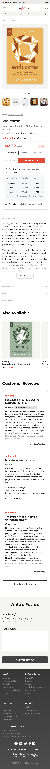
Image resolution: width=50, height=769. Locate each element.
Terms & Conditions (33, 713)
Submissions (8, 687)
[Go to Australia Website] (25, 754)
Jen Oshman (9, 133)
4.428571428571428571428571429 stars (7, 138)
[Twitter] (25, 743)
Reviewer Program (10, 716)
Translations (8, 710)
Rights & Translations (11, 690)
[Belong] (21, 339)
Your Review (9, 629)
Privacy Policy (30, 710)
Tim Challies (29, 133)
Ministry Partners (31, 690)
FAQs (27, 696)
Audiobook (37, 153)
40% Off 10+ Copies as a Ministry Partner (22, 178)
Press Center (8, 719)
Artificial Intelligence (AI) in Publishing (18, 736)
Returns (28, 684)
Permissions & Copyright (35, 687)
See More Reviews (25, 584)
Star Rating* (9, 614)
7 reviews (22, 138)
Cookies (28, 707)
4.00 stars (10, 396)
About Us (6, 678)
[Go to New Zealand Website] (30, 754)
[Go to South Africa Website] (35, 754)
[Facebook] (29, 743)
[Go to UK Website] (15, 754)
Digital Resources (10, 713)
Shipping (28, 681)
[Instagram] (33, 743)
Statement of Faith (10, 681)
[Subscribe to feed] (16, 743)
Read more (23, 276)
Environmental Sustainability (14, 733)
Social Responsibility (11, 730)
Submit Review (25, 659)
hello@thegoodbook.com (18, 749)
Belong (5, 362)
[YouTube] (21, 743)
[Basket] (46, 9)
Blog (4, 707)
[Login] (42, 8)
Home (5, 21)
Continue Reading (37, 444)
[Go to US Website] (20, 754)
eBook (24, 153)
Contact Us (29, 678)
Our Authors (7, 684)
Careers (6, 693)
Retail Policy (30, 693)
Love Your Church (15, 114)
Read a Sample (25, 93)
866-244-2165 (37, 749)
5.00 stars (11, 456)
